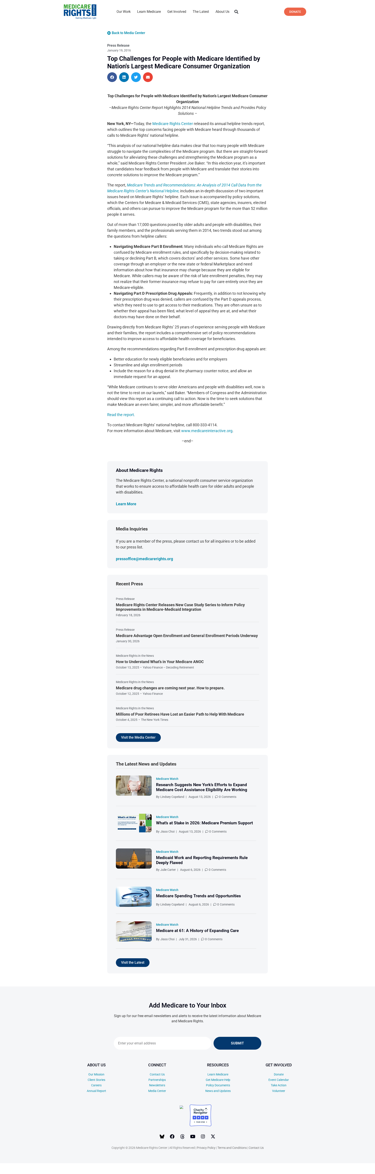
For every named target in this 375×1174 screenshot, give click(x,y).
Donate (279, 1074)
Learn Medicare (149, 12)
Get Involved (176, 12)
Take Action (278, 1085)
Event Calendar (278, 1080)
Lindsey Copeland (172, 797)
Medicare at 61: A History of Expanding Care (197, 930)
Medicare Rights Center (172, 123)
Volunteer (278, 1091)
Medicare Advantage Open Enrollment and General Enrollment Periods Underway (187, 635)
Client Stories (96, 1080)
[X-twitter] (213, 1136)
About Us (222, 12)
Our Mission (96, 1074)
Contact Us (157, 1074)
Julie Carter (168, 869)
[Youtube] (192, 1136)
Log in (338, 1168)
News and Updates (218, 1091)
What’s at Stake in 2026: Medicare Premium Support (204, 822)
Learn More (126, 504)
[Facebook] (172, 1136)
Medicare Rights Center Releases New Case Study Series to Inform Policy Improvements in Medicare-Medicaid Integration (180, 607)
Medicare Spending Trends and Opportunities (198, 895)
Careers (96, 1085)
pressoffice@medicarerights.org (144, 559)
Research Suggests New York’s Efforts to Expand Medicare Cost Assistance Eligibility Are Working (201, 787)
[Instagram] (202, 1136)
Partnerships (157, 1080)
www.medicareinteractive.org (206, 430)
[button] (236, 11)
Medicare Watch (167, 778)
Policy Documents (218, 1085)
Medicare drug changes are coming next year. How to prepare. (170, 688)
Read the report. (121, 414)
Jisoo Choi (167, 831)
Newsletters (157, 1085)
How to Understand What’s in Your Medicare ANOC (160, 661)
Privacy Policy (206, 1147)
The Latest (201, 12)
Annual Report (96, 1091)
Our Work (124, 12)
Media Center (157, 1091)
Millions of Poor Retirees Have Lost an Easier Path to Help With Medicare (180, 714)
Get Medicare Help (218, 1080)
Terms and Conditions (232, 1147)
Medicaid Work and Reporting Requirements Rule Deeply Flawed (202, 860)
